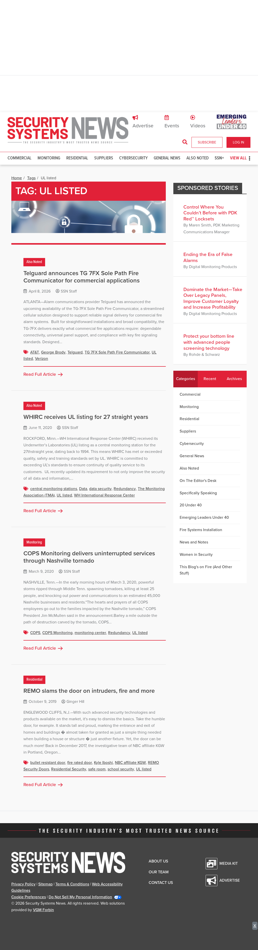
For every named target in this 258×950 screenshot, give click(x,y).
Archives (234, 379)
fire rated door (79, 762)
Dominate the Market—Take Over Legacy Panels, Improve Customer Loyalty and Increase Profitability (212, 298)
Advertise (143, 126)
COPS (35, 632)
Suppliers (103, 158)
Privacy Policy (23, 884)
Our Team (159, 872)
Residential (77, 158)
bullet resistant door (47, 762)
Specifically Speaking (198, 493)
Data (83, 488)
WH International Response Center (104, 495)
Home (16, 178)
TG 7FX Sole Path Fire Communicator (117, 352)
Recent (210, 379)
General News (167, 158)
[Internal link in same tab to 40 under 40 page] (231, 121)
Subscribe (207, 142)
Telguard (75, 352)
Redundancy (125, 488)
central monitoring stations (53, 488)
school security (121, 769)
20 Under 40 (191, 505)
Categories (185, 379)
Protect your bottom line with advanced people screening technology (208, 342)
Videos (197, 126)
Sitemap (45, 884)
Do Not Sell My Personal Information (80, 897)
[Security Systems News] (68, 130)
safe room (97, 769)
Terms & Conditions (72, 884)
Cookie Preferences (28, 897)
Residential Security (68, 769)
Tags (31, 178)
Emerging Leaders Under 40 (204, 517)
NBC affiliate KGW (130, 762)
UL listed (64, 495)
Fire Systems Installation (201, 530)
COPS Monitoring (57, 632)
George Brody (53, 352)
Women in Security (196, 554)
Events (172, 126)
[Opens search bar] (184, 142)
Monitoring (49, 158)
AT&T (34, 352)
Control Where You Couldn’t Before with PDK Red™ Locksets (210, 213)
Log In (238, 142)
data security (100, 488)
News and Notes (194, 542)
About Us (158, 861)
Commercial (19, 158)
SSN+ (219, 158)
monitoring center (90, 632)
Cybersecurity (133, 158)
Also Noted (197, 158)
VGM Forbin (43, 910)
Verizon (41, 358)
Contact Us (161, 882)
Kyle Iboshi (103, 762)
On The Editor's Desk (198, 480)
